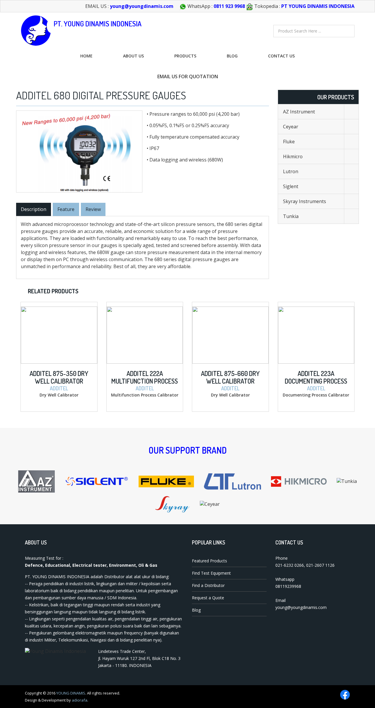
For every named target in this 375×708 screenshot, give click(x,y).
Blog (232, 56)
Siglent (290, 186)
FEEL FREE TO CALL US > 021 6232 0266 (76, 76)
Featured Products (209, 561)
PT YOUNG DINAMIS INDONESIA (317, 6)
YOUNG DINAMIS (70, 693)
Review (93, 209)
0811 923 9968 (229, 6)
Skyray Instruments (304, 201)
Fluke (289, 141)
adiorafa (79, 700)
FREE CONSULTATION (302, 76)
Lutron (290, 171)
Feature (65, 209)
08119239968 (288, 586)
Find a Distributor (208, 585)
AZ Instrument (299, 111)
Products (185, 56)
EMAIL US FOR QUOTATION (187, 76)
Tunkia (291, 216)
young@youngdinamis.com (141, 6)
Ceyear (290, 126)
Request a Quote (208, 597)
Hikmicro (293, 156)
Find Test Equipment (211, 573)
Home (86, 56)
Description (33, 209)
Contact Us (281, 56)
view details (44, 306)
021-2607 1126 (320, 565)
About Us (133, 56)
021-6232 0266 (289, 565)
